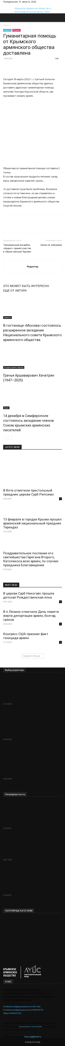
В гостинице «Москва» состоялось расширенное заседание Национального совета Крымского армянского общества (31, 768)
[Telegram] (4, 5)
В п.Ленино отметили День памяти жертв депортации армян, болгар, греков (31, 616)
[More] (20, 65)
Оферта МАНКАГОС (12, 1013)
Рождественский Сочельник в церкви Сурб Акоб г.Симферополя (30, 853)
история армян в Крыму (13, 367)
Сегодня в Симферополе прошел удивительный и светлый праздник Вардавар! (31, 696)
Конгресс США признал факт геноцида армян (25, 636)
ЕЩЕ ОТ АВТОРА (15, 290)
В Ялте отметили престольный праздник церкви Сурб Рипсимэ (28, 492)
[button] (5, 18)
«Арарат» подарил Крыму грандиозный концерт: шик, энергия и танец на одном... (31, 731)
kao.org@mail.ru (32, 1036)
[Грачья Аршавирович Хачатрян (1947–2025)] (32, 357)
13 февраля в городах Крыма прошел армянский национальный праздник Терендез (32, 523)
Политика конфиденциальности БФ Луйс (22, 1006)
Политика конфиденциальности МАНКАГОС (23, 1010)
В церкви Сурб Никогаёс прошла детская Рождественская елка (28, 595)
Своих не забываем (51, 245)
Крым (6, 408)
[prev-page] (5, 438)
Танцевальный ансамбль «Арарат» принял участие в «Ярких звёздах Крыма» (17, 248)
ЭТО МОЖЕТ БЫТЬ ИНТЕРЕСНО (26, 286)
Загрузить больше (31, 655)
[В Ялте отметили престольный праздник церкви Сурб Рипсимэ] (32, 470)
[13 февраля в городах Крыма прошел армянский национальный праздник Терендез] (32, 510)
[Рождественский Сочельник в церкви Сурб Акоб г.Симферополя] (32, 841)
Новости (7, 30)
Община (16, 30)
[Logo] (0, 24)
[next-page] (10, 438)
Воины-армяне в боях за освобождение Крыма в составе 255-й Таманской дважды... (32, 887)
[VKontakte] (6, 5)
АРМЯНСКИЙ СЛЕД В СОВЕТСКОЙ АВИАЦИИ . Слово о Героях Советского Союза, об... (30, 820)
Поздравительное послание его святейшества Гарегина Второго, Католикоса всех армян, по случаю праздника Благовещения (30, 559)
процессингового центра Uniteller (30, 1026)
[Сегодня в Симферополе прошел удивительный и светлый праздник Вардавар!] (32, 682)
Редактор (32, 266)
